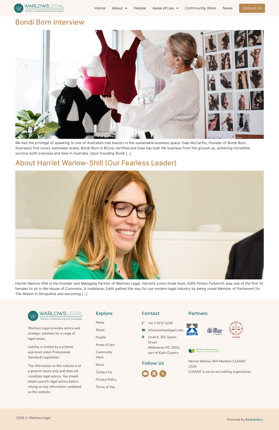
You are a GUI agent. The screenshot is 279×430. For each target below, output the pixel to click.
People (140, 8)
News (228, 8)
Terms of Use (105, 387)
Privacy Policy (106, 379)
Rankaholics (254, 419)
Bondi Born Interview (49, 22)
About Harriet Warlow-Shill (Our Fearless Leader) (96, 163)
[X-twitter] (162, 373)
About (117, 8)
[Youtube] (145, 373)
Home (100, 8)
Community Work (200, 8)
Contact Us (252, 8)
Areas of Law (163, 8)
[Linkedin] (154, 373)
